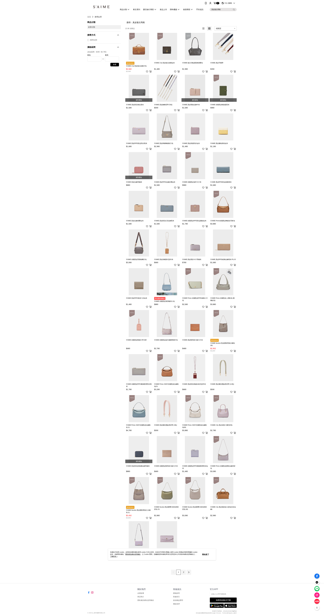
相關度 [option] (218, 28)
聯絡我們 (176, 604)
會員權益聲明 (178, 600)
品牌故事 (140, 593)
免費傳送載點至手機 (223, 600)
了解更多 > (113, 556)
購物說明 (176, 593)
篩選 (114, 64)
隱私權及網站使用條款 (145, 600)
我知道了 (205, 554)
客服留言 (176, 597)
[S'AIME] (101, 7)
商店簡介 (140, 597)
